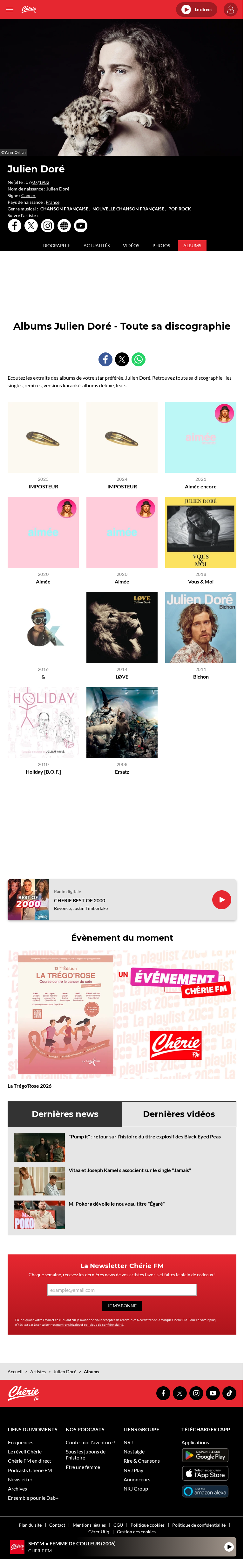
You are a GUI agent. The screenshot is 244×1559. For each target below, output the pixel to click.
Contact (57, 1525)
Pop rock (179, 208)
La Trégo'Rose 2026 (29, 1086)
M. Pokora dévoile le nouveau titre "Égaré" (117, 1204)
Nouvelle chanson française (128, 208)
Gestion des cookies (136, 1531)
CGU (118, 1525)
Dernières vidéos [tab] (179, 1114)
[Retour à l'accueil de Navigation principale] (29, 9)
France (52, 202)
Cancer (28, 195)
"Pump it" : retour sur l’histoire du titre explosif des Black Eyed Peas (145, 1136)
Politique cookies (148, 1525)
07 (34, 182)
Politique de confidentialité (199, 1525)
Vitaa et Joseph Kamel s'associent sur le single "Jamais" (130, 1170)
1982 (44, 182)
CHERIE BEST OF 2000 (79, 900)
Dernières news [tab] (65, 1114)
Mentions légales (89, 1525)
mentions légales (68, 1324)
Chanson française (64, 208)
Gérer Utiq (98, 1531)
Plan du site (30, 1525)
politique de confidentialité (103, 1324)
